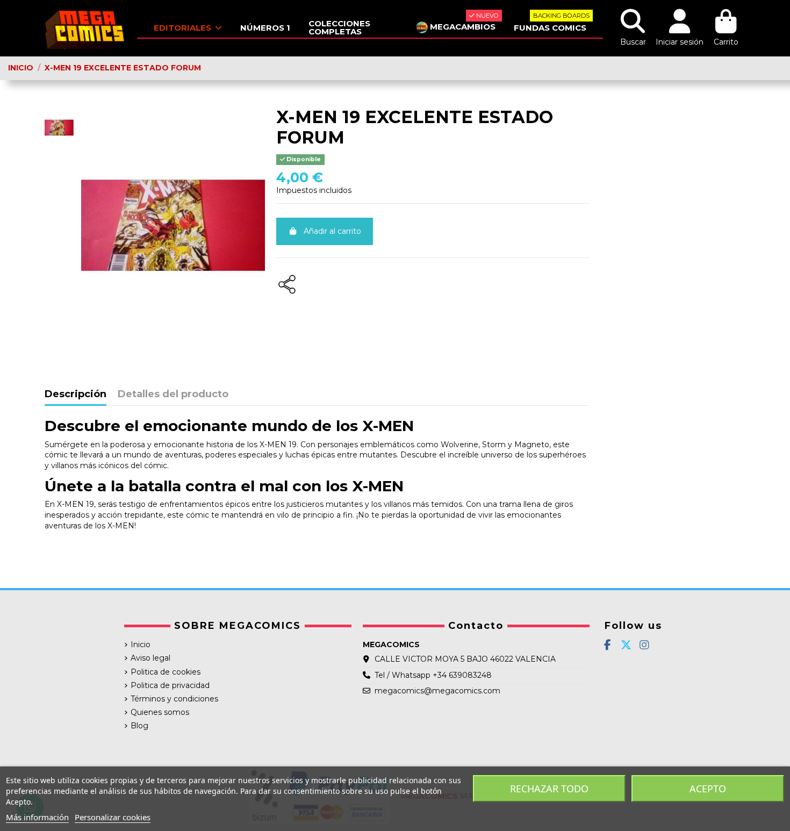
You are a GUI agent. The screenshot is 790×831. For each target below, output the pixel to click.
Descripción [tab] (75, 394)
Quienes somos (160, 712)
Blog (139, 725)
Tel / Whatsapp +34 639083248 (433, 675)
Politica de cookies (165, 672)
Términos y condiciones (174, 699)
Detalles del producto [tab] (173, 394)
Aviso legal (150, 658)
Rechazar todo (549, 788)
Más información (37, 817)
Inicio (140, 644)
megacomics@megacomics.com (437, 691)
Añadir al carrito (332, 231)
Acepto (708, 788)
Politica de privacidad (170, 685)
